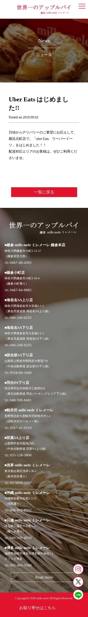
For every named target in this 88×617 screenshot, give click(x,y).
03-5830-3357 (21, 483)
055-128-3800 (21, 455)
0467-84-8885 (21, 290)
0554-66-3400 (21, 373)
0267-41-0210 (21, 428)
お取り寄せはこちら (37, 608)
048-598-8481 (21, 400)
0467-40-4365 (21, 263)
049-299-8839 (21, 538)
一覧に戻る (44, 192)
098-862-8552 (21, 510)
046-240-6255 (21, 318)
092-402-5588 (21, 565)
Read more (44, 577)
